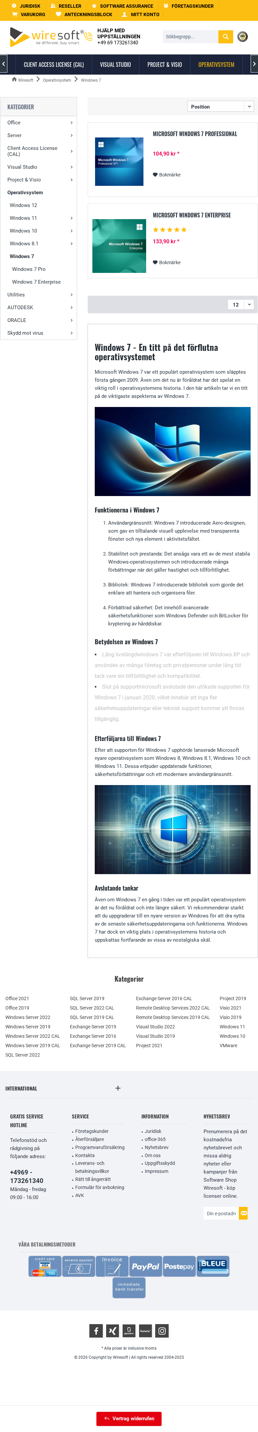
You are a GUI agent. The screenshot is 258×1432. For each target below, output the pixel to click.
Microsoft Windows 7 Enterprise (192, 215)
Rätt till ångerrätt (93, 1179)
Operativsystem (25, 193)
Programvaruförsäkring (100, 1147)
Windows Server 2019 (27, 1026)
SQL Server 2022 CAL (92, 1008)
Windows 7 (22, 256)
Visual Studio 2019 (155, 1036)
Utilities (16, 295)
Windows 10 (23, 231)
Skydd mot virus (25, 333)
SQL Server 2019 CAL (92, 1017)
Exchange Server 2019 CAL (98, 1045)
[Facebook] (96, 1331)
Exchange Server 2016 (93, 1036)
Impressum (156, 1171)
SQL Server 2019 (87, 998)
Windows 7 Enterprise (36, 282)
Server (14, 135)
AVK (79, 1195)
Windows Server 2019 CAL (32, 1045)
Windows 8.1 (24, 244)
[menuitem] (29, 14)
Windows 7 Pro (29, 269)
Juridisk (153, 1131)
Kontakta (85, 1155)
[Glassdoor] (129, 1331)
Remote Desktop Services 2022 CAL (173, 1008)
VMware (228, 1045)
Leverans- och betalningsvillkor (92, 1167)
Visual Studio (22, 167)
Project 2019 (233, 998)
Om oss (153, 1155)
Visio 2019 (231, 1017)
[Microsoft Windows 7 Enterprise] (119, 246)
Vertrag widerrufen (133, 1419)
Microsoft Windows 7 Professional (195, 134)
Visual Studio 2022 (155, 1026)
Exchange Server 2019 (93, 1026)
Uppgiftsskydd (160, 1163)
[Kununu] (145, 1331)
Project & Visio (24, 180)
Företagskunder (92, 1131)
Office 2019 (17, 1008)
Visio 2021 (231, 1008)
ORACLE (16, 320)
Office (13, 123)
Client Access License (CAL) (32, 151)
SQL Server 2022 (22, 1055)
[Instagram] (162, 1331)
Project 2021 (149, 1045)
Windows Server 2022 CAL (32, 1036)
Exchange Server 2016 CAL (164, 998)
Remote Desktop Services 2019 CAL (173, 1017)
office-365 (155, 1139)
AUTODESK (20, 307)
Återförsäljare (89, 1139)
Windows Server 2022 (27, 1017)
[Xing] (112, 1331)
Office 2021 (17, 998)
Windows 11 (23, 218)
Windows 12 (23, 205)
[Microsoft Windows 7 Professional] (119, 161)
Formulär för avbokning (99, 1187)
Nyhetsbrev (157, 1147)
